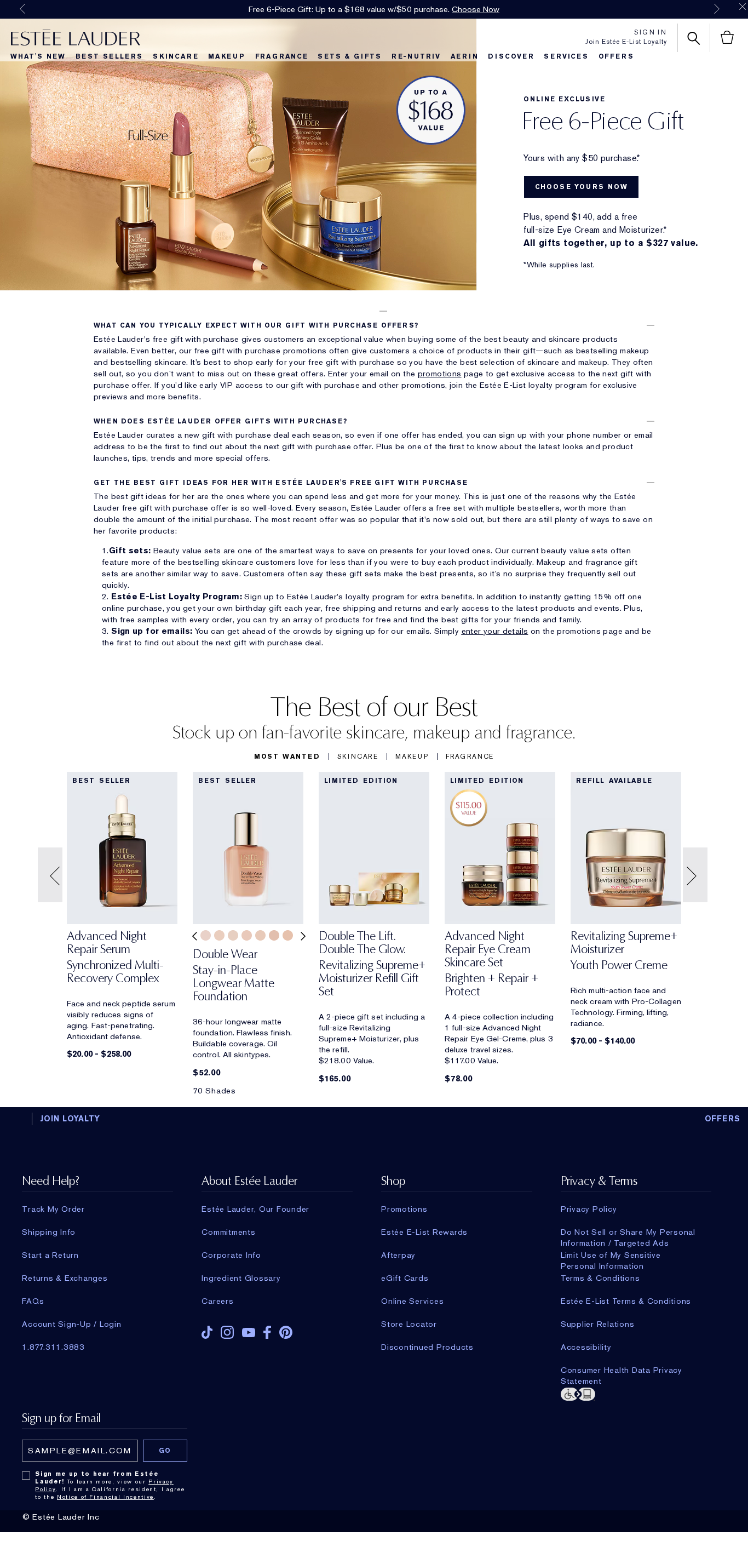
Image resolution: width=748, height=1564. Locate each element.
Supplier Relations (598, 1324)
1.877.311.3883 (53, 1347)
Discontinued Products (427, 1347)
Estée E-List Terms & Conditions (626, 1301)
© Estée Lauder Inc (61, 1516)
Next (717, 9)
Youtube (248, 1332)
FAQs (33, 1301)
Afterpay (398, 1255)
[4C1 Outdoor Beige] (288, 935)
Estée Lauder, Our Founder (255, 1209)
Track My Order (53, 1209)
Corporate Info (231, 1255)
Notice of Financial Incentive (105, 1496)
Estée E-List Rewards (424, 1232)
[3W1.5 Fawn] (260, 935)
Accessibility (586, 1347)
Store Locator (409, 1324)
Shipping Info (49, 1232)
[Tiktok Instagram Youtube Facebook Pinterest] (277, 1329)
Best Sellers (109, 56)
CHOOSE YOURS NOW (581, 186)
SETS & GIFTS (350, 56)
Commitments (228, 1232)
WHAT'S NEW (38, 56)
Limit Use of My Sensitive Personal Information (611, 1255)
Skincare (175, 56)
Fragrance (281, 56)
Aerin (465, 56)
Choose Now (475, 9)
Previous (22, 9)
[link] (122, 961)
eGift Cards (404, 1278)
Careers (217, 1301)
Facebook (267, 1332)
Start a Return (50, 1255)
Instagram (227, 1332)
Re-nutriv (416, 56)
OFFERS (723, 1119)
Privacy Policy (589, 1209)
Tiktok (207, 1332)
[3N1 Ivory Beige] (205, 935)
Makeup (226, 56)
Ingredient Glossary (241, 1278)
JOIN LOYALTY (70, 1119)
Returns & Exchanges (64, 1278)
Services (566, 56)
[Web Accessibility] (636, 1393)
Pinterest (285, 1332)
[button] (374, 311)
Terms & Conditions (600, 1278)
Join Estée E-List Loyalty (626, 41)
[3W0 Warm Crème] (233, 935)
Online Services (412, 1301)
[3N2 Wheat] (219, 935)
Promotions (404, 1209)
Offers (616, 56)
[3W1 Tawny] (246, 935)
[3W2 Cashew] (274, 935)
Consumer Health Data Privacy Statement (621, 1370)
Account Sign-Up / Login (71, 1324)
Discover (511, 56)
